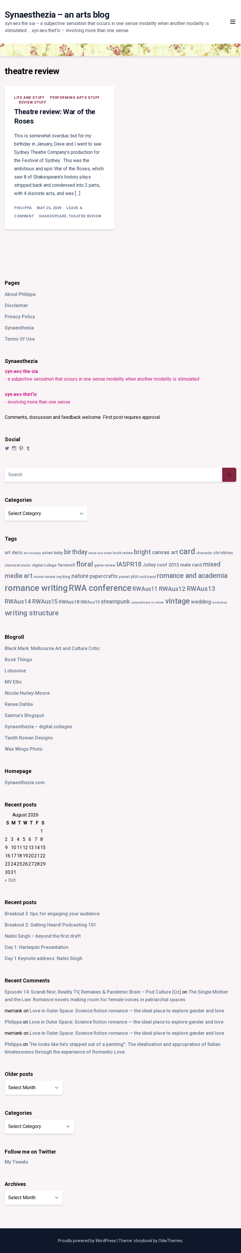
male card (191, 565)
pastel (124, 576)
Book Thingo (18, 659)
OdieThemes (170, 1240)
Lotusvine (15, 671)
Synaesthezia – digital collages (38, 726)
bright (142, 552)
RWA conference (100, 588)
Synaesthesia (19, 328)
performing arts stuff (75, 98)
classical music (18, 565)
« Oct (10, 880)
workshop (219, 602)
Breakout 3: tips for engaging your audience (52, 914)
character (204, 553)
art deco (14, 552)
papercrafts (104, 576)
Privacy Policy (20, 316)
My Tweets (16, 1162)
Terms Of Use (20, 339)
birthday (75, 552)
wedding (201, 602)
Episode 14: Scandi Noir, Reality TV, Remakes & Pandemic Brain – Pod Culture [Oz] (93, 992)
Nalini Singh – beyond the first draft (43, 936)
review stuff (32, 102)
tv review (157, 602)
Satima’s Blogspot (24, 715)
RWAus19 (90, 602)
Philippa (23, 208)
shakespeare (53, 216)
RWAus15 (45, 601)
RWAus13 (201, 588)
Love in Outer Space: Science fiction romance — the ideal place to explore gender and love (127, 1011)
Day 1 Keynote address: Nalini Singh (43, 958)
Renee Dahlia (19, 704)
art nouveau (32, 553)
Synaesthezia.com (25, 782)
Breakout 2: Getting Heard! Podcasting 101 (50, 925)
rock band (147, 577)
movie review (44, 577)
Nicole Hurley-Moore (27, 693)
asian (47, 552)
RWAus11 (145, 589)
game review (104, 565)
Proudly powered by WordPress (87, 1240)
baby (58, 552)
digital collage (44, 565)
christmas (223, 552)
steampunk (115, 601)
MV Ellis (13, 682)
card (187, 551)
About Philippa (20, 294)
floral (84, 564)
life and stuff (29, 98)
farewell (66, 565)
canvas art (165, 552)
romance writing (36, 588)
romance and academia (192, 575)
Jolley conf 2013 (161, 565)
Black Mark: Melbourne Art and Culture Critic (52, 648)
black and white (100, 553)
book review (123, 553)
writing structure (32, 613)
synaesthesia (140, 602)
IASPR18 (128, 564)
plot (134, 576)
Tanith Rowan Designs (29, 738)
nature (79, 576)
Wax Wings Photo (24, 749)
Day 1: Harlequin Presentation (36, 947)
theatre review (84, 216)
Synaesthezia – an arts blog (57, 14)
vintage (177, 601)
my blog (63, 576)
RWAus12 (172, 588)
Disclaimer (16, 305)
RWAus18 (69, 602)
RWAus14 (18, 601)
